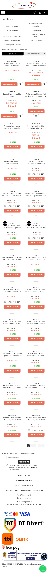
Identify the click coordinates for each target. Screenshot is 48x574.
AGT (36, 255)
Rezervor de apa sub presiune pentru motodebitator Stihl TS (12, 162)
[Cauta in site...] (45, 12)
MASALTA (12, 124)
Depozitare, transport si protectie (36, 35)
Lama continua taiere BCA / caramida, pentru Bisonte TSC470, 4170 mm (36, 194)
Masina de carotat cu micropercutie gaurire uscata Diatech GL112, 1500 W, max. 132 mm (12, 226)
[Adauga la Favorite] (20, 84)
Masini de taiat (12, 26)
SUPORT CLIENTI (23, 480)
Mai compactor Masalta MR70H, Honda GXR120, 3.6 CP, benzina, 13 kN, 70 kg (36, 290)
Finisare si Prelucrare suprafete (36, 25)
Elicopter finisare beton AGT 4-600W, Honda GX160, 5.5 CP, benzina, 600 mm (12, 290)
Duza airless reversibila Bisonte (12, 95)
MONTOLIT (36, 124)
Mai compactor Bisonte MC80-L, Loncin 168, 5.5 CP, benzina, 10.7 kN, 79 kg (36, 386)
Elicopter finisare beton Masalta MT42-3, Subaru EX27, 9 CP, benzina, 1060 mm (12, 386)
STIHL (12, 159)
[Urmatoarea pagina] (43, 445)
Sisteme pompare (12, 30)
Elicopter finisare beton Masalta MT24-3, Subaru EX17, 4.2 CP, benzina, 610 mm (36, 354)
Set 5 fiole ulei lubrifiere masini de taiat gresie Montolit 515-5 (36, 127)
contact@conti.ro (25, 502)
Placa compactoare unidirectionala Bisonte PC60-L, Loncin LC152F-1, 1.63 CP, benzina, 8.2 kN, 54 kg (36, 162)
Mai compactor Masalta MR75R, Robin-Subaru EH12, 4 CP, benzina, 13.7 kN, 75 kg (36, 322)
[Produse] (3, 13)
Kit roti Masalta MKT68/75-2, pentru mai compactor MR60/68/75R (12, 354)
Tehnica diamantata (12, 41)
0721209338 (25, 498)
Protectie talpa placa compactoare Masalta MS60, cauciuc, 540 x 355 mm (12, 127)
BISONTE (36, 61)
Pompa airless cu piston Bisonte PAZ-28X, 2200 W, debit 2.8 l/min (12, 194)
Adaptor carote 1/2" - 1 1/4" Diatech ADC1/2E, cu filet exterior (36, 226)
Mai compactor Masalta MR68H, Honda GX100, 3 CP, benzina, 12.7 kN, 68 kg (12, 322)
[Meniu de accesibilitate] (44, 556)
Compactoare (36, 30)
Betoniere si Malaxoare (12, 36)
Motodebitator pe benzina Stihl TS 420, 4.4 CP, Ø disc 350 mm (12, 258)
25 (39, 446)
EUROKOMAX (12, 61)
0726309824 (25, 495)
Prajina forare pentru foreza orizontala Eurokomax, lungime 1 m (12, 64)
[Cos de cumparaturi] (39, 12)
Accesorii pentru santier (12, 45)
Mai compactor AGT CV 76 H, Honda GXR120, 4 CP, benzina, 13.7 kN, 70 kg (36, 258)
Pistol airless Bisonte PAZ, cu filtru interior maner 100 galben (36, 95)
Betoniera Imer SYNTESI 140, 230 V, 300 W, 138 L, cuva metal (12, 418)
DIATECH (12, 223)
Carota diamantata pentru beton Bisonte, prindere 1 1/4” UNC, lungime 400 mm (36, 64)
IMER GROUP (12, 415)
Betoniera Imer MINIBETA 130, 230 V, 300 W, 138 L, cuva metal (36, 418)
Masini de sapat (36, 41)
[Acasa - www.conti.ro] (24, 5)
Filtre (14, 54)
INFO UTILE (23, 476)
